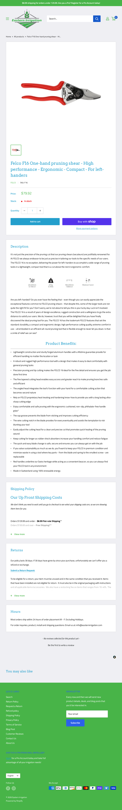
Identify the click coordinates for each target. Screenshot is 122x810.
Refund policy (12, 710)
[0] (113, 18)
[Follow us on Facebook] (8, 788)
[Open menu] (7, 19)
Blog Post (10, 729)
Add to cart (35, 221)
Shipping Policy (13, 715)
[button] (61, 645)
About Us (10, 743)
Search (9, 697)
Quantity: (15, 210)
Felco (13, 182)
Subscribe (75, 723)
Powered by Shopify (14, 800)
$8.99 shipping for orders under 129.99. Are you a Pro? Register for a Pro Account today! (61, 2)
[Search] (97, 18)
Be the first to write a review (61, 645)
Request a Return (14, 706)
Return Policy (12, 701)
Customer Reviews (15, 733)
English (11, 775)
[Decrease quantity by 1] (24, 211)
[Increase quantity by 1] (40, 211)
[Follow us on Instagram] (14, 788)
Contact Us (11, 738)
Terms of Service (14, 724)
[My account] (107, 18)
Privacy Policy (12, 720)
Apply (8, 758)
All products (19, 36)
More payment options (87, 228)
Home (8, 36)
